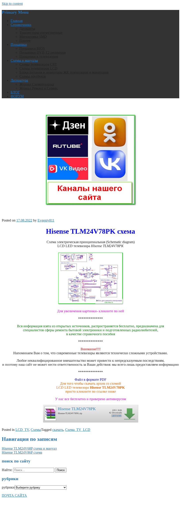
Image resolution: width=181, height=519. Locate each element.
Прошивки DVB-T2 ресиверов (42, 52)
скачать (57, 430)
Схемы (36, 430)
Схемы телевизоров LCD (38, 68)
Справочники (21, 25)
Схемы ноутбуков (32, 76)
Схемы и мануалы (24, 60)
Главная (17, 21)
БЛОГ (15, 92)
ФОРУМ (17, 96)
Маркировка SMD (33, 36)
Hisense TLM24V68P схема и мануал (29, 448)
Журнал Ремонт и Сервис (38, 88)
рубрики (8, 487)
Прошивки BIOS (32, 48)
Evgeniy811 (46, 220)
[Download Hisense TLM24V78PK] (50, 412)
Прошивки (19, 44)
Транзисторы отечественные (40, 32)
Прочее (24, 40)
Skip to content (12, 4)
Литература (19, 80)
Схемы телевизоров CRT (38, 64)
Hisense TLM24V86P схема (22, 452)
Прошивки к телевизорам (38, 56)
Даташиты (27, 28)
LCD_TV (22, 430)
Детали (116, 416)
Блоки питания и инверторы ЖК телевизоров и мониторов (64, 72)
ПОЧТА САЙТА (14, 495)
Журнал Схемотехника (36, 84)
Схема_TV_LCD (77, 430)
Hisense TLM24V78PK (77, 409)
